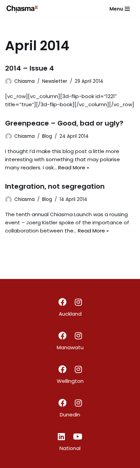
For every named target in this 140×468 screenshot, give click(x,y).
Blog (47, 136)
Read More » (73, 167)
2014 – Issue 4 (29, 68)
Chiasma (24, 81)
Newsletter (54, 81)
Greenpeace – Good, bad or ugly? (64, 123)
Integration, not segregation (55, 186)
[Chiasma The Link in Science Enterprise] (22, 9)
